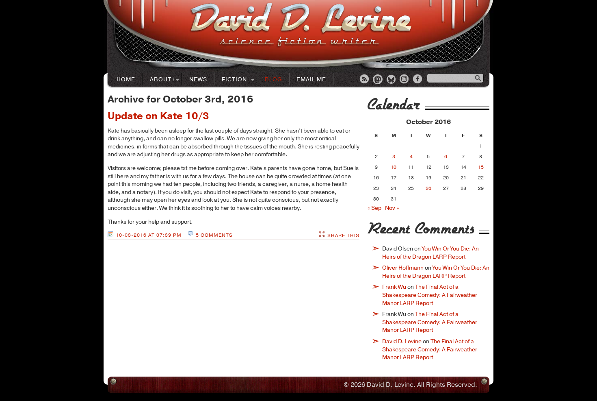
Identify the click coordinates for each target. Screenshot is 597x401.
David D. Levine (402, 341)
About (157, 80)
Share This (343, 235)
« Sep (374, 208)
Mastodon (378, 79)
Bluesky (391, 79)
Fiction (231, 80)
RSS (364, 79)
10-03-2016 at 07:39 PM (149, 235)
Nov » (392, 208)
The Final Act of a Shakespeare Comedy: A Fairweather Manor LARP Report (429, 295)
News (198, 79)
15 (481, 167)
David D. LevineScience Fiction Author (301, 25)
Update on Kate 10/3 (158, 115)
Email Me (311, 79)
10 (393, 167)
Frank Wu (394, 287)
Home (126, 79)
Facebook (418, 79)
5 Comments (214, 235)
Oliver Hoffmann (403, 268)
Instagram (405, 79)
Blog (273, 79)
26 (428, 188)
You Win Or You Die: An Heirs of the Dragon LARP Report (430, 253)
